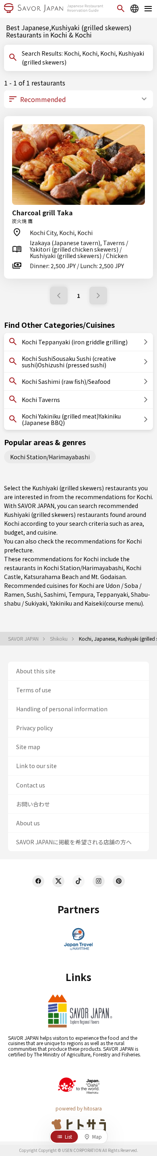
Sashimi (55, 594)
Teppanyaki (112, 594)
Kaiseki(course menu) (114, 603)
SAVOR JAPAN (24, 639)
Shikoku (59, 639)
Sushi (34, 594)
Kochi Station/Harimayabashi (50, 457)
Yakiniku (61, 603)
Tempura (80, 594)
